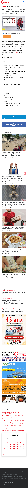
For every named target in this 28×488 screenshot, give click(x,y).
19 (10, 446)
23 (23, 446)
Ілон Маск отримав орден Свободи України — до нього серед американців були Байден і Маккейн (14, 204)
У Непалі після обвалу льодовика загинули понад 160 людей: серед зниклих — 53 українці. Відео (12, 153)
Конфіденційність (6, 484)
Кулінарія (4, 290)
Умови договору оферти (8, 482)
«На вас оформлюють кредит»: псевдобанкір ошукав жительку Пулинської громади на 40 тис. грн (12, 302)
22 (20, 446)
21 (17, 446)
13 (14, 444)
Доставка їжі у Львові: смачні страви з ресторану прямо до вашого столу (13, 228)
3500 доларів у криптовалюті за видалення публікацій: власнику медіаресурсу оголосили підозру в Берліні (12, 179)
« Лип (4, 454)
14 (17, 444)
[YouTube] (21, 2)
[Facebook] (24, 2)
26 (10, 449)
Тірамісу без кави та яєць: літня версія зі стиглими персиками (13, 293)
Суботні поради (11, 290)
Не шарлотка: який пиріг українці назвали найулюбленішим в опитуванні (12, 251)
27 (14, 449)
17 (4, 446)
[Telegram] (26, 2)
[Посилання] (5, 2)
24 (4, 449)
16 (23, 444)
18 (7, 446)
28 (17, 449)
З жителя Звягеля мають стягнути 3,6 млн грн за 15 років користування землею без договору (14, 429)
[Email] (19, 2)
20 (14, 446)
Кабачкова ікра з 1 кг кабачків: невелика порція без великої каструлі (13, 310)
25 (7, 449)
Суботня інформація (7, 298)
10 (4, 444)
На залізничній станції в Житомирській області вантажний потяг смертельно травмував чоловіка (13, 425)
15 (20, 444)
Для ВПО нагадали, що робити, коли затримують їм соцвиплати (13, 275)
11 (7, 444)
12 (10, 444)
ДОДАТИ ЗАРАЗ (6, 36)
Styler (16, 52)
